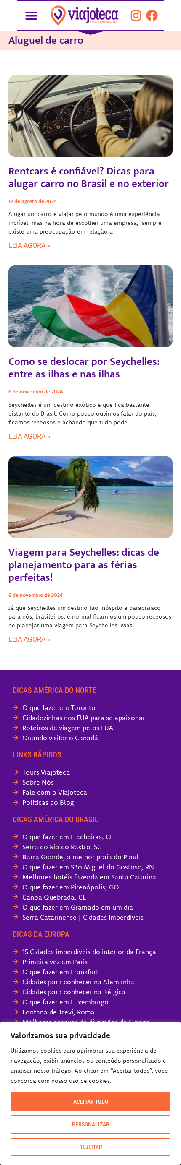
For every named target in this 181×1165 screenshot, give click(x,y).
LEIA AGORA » (29, 246)
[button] (30, 15)
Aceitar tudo (90, 1101)
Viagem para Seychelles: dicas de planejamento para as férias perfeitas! (83, 565)
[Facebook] (152, 15)
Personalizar (90, 1124)
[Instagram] (136, 15)
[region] (90, 1093)
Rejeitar (90, 1147)
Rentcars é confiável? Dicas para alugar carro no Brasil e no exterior (88, 177)
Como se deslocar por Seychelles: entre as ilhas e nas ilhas (84, 368)
